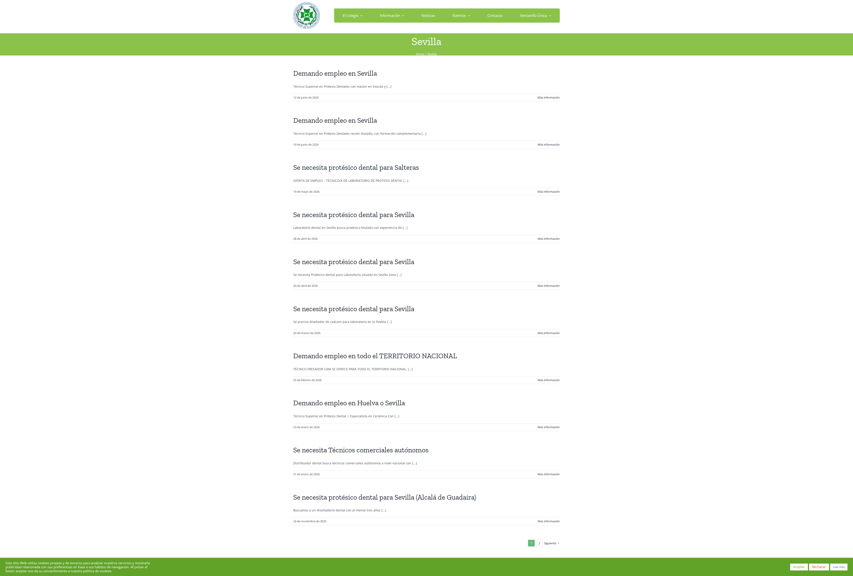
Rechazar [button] (819, 567)
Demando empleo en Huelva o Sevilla (349, 403)
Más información (549, 97)
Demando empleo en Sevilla (335, 73)
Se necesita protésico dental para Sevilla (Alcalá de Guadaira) (384, 497)
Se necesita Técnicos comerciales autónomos (360, 450)
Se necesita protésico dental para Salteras (356, 167)
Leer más (839, 567)
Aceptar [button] (799, 567)
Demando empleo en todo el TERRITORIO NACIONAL (375, 356)
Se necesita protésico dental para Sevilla (353, 214)
